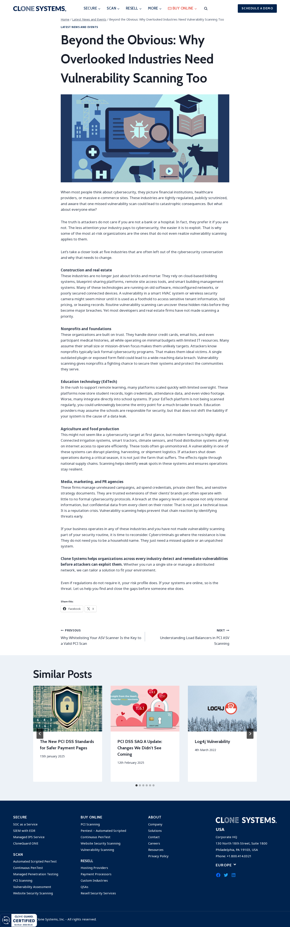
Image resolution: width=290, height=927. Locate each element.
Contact (154, 837)
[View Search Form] (205, 8)
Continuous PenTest (28, 868)
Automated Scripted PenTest (35, 861)
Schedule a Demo (257, 8)
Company (155, 824)
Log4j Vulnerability (212, 741)
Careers (154, 843)
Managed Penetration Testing (35, 874)
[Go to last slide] (40, 734)
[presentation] (67, 709)
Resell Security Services (98, 893)
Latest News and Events (79, 27)
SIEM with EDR (24, 830)
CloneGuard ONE (25, 843)
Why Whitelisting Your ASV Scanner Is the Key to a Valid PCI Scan (101, 637)
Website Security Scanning (33, 893)
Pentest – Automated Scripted (103, 830)
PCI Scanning (22, 880)
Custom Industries (94, 880)
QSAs (84, 887)
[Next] (250, 734)
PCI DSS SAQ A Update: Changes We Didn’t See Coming (139, 748)
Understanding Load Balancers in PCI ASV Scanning (194, 637)
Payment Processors (96, 874)
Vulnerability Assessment (32, 887)
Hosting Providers (94, 868)
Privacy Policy (158, 856)
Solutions (155, 830)
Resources (155, 849)
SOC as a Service (25, 824)
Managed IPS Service (29, 837)
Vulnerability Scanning (97, 849)
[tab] (136, 785)
